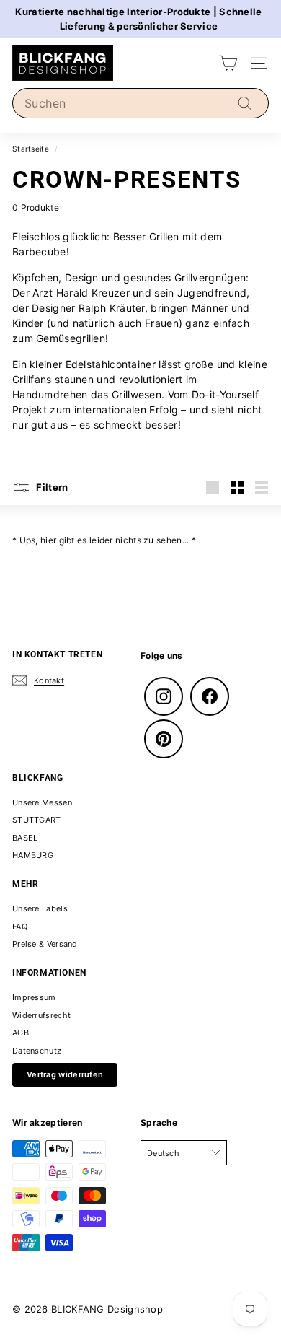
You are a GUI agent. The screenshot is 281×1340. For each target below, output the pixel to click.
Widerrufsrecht (41, 1015)
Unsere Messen (42, 802)
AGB (20, 1033)
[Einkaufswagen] (228, 63)
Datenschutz (36, 1051)
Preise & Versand (45, 944)
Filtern (51, 486)
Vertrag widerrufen (65, 1074)
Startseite (30, 148)
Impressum (34, 997)
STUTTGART (36, 820)
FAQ (19, 926)
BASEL (25, 838)
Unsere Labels (40, 908)
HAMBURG (32, 855)
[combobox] (140, 103)
